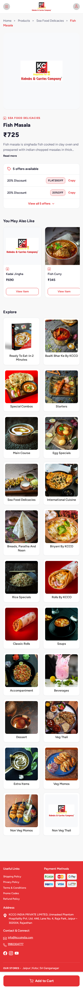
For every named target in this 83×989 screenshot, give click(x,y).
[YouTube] (17, 953)
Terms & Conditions (14, 887)
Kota (35, 968)
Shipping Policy (12, 876)
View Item (22, 291)
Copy (72, 180)
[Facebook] (5, 953)
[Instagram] (11, 953)
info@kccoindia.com (20, 937)
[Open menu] (6, 6)
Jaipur (26, 968)
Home (7, 21)
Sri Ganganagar (49, 968)
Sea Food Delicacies (50, 21)
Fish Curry (55, 274)
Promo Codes (11, 893)
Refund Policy (11, 898)
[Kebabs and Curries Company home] (41, 6)
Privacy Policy (11, 882)
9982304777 (15, 944)
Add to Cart (44, 981)
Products (24, 21)
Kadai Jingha (14, 274)
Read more (10, 155)
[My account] (76, 6)
